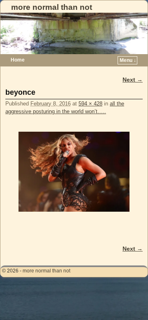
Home (18, 60)
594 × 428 (90, 104)
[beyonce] (74, 171)
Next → (133, 79)
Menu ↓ (128, 60)
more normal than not (51, 7)
